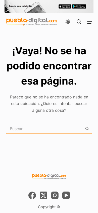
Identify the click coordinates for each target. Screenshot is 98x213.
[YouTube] (66, 195)
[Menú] (89, 21)
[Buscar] (79, 21)
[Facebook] (32, 195)
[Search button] (87, 129)
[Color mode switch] (67, 21)
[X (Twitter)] (43, 195)
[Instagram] (55, 195)
